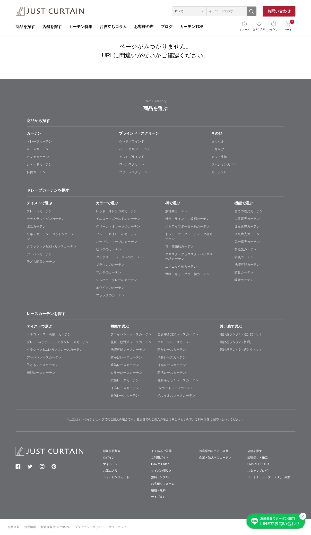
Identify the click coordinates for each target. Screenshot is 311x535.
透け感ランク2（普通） (236, 342)
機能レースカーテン (41, 372)
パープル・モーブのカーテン (116, 242)
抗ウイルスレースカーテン (176, 395)
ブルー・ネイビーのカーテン (116, 234)
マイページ (110, 464)
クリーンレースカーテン (174, 342)
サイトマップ (117, 527)
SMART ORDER (258, 464)
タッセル (217, 141)
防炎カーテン (243, 257)
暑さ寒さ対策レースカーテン (178, 334)
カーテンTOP (191, 27)
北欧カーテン (36, 226)
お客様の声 (144, 27)
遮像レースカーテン (125, 395)
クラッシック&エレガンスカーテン (51, 246)
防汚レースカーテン (171, 372)
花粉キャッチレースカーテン (178, 380)
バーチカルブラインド (135, 149)
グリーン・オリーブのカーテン (118, 226)
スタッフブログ (257, 470)
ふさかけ (217, 149)
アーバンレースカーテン (44, 357)
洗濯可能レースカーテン (128, 349)
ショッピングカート (116, 477)
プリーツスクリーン (133, 172)
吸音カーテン (243, 280)
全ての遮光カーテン (248, 211)
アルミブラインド (131, 157)
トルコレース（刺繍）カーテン (49, 334)
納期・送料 (158, 490)
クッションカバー (224, 164)
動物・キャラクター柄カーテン (187, 274)
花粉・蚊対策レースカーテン (131, 342)
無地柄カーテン (176, 211)
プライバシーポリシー (89, 527)
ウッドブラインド (131, 141)
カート (289, 25)
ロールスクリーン (131, 164)
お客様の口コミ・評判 (213, 451)
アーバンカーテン (39, 254)
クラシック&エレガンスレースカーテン (55, 349)
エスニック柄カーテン (181, 266)
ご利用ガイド (160, 457)
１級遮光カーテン (247, 219)
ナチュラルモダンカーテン (46, 219)
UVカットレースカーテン (175, 388)
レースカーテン (38, 149)
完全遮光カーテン (247, 242)
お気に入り (259, 29)
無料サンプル (160, 477)
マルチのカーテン (108, 272)
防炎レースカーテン (171, 349)
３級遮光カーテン (247, 234)
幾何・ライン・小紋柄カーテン (187, 219)
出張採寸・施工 (257, 457)
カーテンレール (222, 172)
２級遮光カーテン (247, 226)
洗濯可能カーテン (247, 264)
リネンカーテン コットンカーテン (50, 236)
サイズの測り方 (161, 470)
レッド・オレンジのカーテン (116, 211)
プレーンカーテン (39, 211)
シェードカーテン (39, 164)
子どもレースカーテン (42, 365)
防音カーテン (243, 272)
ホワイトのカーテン (110, 287)
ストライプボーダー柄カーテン (187, 226)
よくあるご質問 (161, 451)
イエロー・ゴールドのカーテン (118, 219)
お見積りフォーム (162, 483)
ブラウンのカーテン (110, 264)
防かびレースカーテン (126, 357)
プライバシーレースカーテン (131, 334)
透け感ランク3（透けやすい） (241, 349)
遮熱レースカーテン (125, 365)
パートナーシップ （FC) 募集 (268, 477)
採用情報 (30, 527)
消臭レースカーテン (171, 357)
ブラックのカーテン (110, 295)
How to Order (160, 464)
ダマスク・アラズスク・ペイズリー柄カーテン (189, 256)
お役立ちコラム (113, 27)
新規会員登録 (112, 451)
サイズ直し (158, 497)
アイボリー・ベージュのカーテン (119, 257)
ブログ (167, 27)
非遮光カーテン (245, 249)
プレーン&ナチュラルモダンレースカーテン (58, 342)
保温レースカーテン (125, 388)
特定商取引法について (55, 527)
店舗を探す (52, 27)
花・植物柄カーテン (179, 246)
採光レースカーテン (171, 365)
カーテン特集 (80, 27)
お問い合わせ (279, 11)
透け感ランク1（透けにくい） (241, 334)
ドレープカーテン (39, 141)
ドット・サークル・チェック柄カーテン (189, 236)
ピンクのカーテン (108, 249)
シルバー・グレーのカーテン (116, 280)
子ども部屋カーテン (41, 261)
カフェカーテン (38, 157)
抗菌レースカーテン (125, 380)
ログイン (273, 29)
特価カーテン (36, 172)
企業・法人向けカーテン (215, 457)
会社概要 (13, 527)
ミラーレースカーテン (126, 372)
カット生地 (219, 157)
